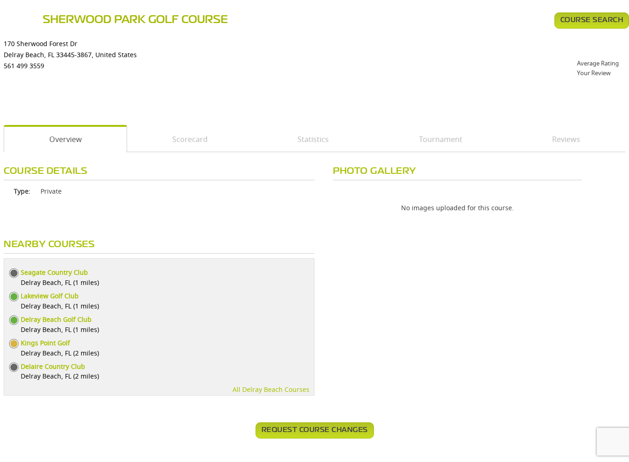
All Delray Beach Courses (271, 389)
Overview (65, 139)
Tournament (440, 139)
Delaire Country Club (53, 366)
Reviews (566, 139)
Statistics (313, 139)
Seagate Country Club (54, 272)
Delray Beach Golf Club (56, 319)
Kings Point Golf (45, 342)
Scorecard (190, 139)
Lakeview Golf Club (50, 295)
